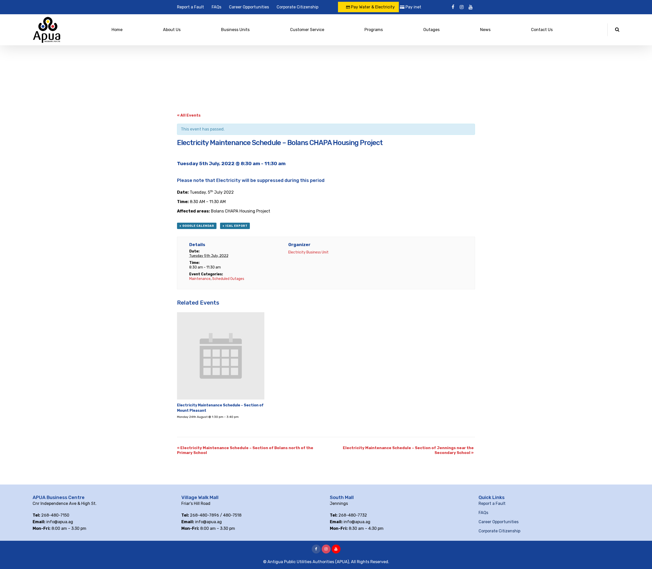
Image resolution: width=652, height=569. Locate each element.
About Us (172, 29)
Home (117, 29)
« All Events (189, 115)
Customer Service (307, 29)
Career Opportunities (249, 7)
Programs (373, 29)
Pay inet (412, 7)
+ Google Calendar (196, 225)
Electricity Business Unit (308, 252)
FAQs (216, 7)
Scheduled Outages (228, 279)
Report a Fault (190, 7)
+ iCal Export (235, 225)
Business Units (235, 29)
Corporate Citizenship (297, 7)
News (485, 29)
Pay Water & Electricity (372, 7)
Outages (431, 29)
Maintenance (200, 279)
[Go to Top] (642, 557)
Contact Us (542, 29)
